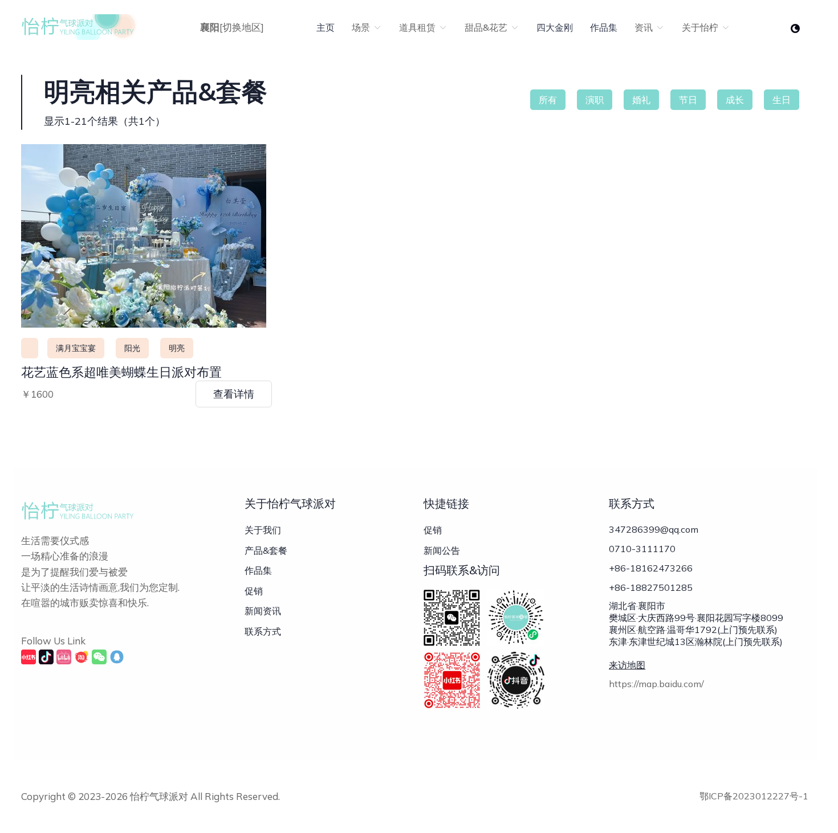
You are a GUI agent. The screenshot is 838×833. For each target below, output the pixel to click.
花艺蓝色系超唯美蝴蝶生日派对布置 (121, 372)
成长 (735, 99)
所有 (548, 99)
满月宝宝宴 (76, 348)
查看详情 (233, 394)
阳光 (132, 348)
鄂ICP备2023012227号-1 (753, 796)
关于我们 (263, 530)
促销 (254, 591)
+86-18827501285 (651, 587)
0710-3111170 (642, 548)
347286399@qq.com (653, 529)
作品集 (603, 27)
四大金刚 (554, 27)
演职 (594, 99)
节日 (688, 99)
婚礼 (641, 99)
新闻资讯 (263, 610)
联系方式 (263, 631)
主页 (325, 27)
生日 (781, 99)
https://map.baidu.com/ (656, 683)
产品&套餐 (266, 550)
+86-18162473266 (651, 568)
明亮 (177, 348)
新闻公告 (442, 550)
